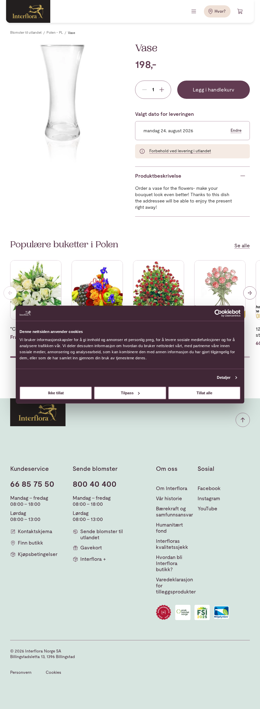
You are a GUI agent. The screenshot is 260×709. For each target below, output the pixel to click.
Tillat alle (204, 393)
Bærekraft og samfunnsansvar (174, 511)
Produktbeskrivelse (158, 176)
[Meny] (194, 11)
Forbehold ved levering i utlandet (180, 150)
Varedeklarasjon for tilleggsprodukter (176, 585)
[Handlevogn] (240, 11)
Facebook (209, 488)
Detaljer (224, 377)
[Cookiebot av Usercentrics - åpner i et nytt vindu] (218, 313)
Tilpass (127, 393)
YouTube (207, 508)
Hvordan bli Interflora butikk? (169, 563)
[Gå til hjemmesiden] (28, 11)
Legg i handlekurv (214, 89)
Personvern (20, 672)
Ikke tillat (56, 393)
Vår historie (169, 498)
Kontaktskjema (35, 531)
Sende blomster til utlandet (101, 534)
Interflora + (93, 559)
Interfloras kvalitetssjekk (172, 544)
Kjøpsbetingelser (37, 554)
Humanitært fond (169, 528)
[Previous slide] (10, 293)
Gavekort (91, 547)
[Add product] (162, 90)
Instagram (209, 498)
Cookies (53, 672)
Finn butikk (30, 543)
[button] (243, 420)
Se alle (242, 245)
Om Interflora (171, 488)
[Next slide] (249, 293)
